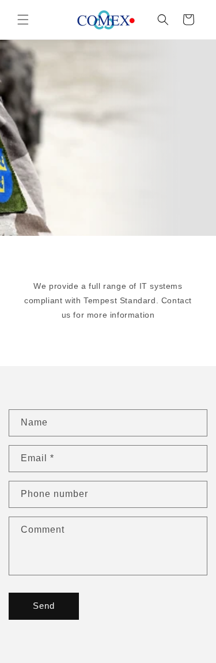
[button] (23, 19)
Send (44, 606)
